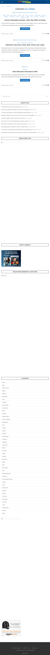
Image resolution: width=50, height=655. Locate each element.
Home (2, 6)
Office (3, 464)
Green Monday (5, 436)
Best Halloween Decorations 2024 (25, 71)
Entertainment (5, 422)
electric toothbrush (6, 419)
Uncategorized (5, 507)
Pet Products (5, 467)
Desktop (4, 413)
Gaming (4, 427)
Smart (3, 484)
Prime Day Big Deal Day (7, 479)
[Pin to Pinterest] (46, 33)
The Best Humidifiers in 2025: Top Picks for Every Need (12, 118)
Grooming (4, 439)
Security (4, 482)
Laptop (3, 453)
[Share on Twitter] (45, 33)
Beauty (3, 390)
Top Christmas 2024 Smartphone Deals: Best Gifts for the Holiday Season (17, 129)
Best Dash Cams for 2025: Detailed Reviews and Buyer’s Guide (14, 121)
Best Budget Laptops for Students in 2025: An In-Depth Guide (14, 126)
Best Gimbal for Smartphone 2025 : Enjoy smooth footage (13, 123)
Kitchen (3, 447)
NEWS (3, 462)
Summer (4, 493)
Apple (3, 382)
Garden (3, 430)
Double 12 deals (5, 416)
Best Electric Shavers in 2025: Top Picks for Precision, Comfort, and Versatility (17, 115)
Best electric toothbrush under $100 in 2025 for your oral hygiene (15, 109)
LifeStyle (4, 456)
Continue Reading (25, 28)
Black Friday (4, 396)
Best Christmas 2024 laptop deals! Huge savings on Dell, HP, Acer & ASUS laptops (18, 132)
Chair (3, 399)
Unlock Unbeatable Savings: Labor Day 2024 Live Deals (25, 20)
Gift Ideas (4, 433)
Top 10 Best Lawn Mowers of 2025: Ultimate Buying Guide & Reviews (15, 112)
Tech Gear (4, 496)
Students (4, 490)
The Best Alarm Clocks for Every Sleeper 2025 (11, 106)
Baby (3, 385)
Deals (3, 410)
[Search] (48, 2)
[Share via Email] (48, 33)
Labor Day (4, 450)
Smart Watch (5, 487)
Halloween (4, 442)
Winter (3, 513)
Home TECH (4, 445)
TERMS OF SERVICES (16, 648)
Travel (3, 504)
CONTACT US (35, 648)
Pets (3, 470)
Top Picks (4, 502)
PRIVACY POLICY (26, 648)
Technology (4, 499)
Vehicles (4, 510)
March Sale (4, 459)
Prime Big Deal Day (6, 473)
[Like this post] (42, 33)
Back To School (5, 388)
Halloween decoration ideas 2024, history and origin (25, 45)
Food (3, 425)
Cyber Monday (5, 405)
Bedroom (4, 393)
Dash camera (5, 408)
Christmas (4, 402)
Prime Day (4, 476)
